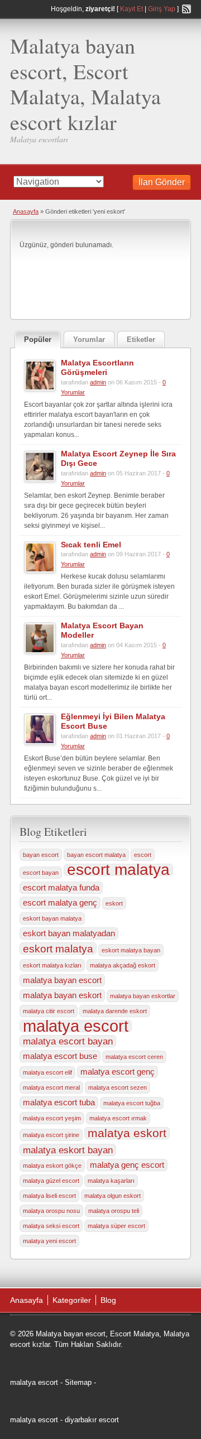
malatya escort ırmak (118, 1118)
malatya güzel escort (51, 1180)
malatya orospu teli (113, 1210)
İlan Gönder (161, 182)
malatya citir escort (48, 1011)
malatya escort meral (51, 1087)
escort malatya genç (60, 902)
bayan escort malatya (96, 854)
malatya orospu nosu (51, 1210)
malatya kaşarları (111, 1180)
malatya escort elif (47, 1072)
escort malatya (118, 870)
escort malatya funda (61, 887)
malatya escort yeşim (52, 1118)
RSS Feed (186, 8)
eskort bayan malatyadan (69, 933)
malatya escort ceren (134, 1056)
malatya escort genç (117, 1071)
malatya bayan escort (62, 980)
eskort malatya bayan (131, 950)
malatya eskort (127, 1133)
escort (142, 854)
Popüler (37, 339)
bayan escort (41, 854)
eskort (114, 903)
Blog (108, 1300)
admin (98, 382)
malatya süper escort (116, 1226)
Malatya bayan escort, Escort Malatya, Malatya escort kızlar (85, 83)
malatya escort (75, 1026)
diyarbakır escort (92, 1420)
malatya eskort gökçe (52, 1165)
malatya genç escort (127, 1165)
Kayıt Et (131, 9)
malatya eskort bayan (68, 1150)
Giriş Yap (161, 9)
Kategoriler (71, 1300)
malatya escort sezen (117, 1087)
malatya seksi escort (51, 1226)
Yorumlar (89, 339)
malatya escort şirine (51, 1135)
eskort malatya (58, 948)
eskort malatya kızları (52, 965)
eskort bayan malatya (52, 918)
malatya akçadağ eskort (122, 965)
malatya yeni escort (49, 1241)
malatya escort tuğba (131, 1103)
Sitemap (78, 1382)
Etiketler (141, 339)
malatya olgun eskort (112, 1195)
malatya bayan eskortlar (142, 996)
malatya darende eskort (115, 1011)
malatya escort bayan (68, 1041)
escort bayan (41, 872)
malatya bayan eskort (62, 995)
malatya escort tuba (59, 1102)
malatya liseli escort (49, 1195)
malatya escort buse (60, 1056)
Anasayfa (26, 211)
